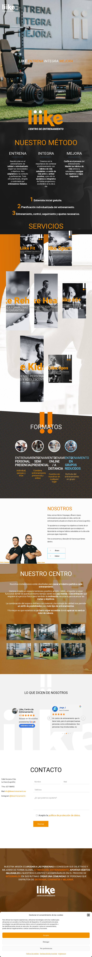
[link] (69, 550)
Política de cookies (32, 954)
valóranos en (25, 725)
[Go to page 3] (68, 733)
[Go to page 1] (64, 733)
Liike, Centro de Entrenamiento (26, 710)
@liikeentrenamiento (17, 796)
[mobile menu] (88, 8)
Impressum (62, 954)
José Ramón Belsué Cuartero (69, 708)
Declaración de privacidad (48, 954)
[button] (88, 915)
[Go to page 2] (66, 733)
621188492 (10, 787)
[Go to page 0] (62, 733)
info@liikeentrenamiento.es (15, 791)
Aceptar (46, 935)
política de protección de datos (64, 815)
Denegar (46, 942)
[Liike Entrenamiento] (8, 8)
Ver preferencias (46, 948)
